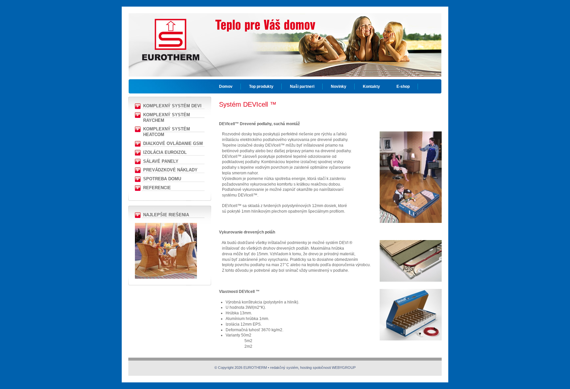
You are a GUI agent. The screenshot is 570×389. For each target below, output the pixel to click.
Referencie (157, 187)
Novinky (338, 86)
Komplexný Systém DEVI (172, 105)
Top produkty (261, 86)
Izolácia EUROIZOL (165, 152)
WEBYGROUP (344, 368)
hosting (306, 368)
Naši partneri (302, 86)
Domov (226, 86)
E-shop (403, 86)
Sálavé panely (160, 161)
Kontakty (371, 86)
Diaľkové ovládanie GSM (173, 143)
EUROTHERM (170, 35)
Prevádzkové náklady (170, 169)
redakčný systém (284, 368)
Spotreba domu (162, 178)
